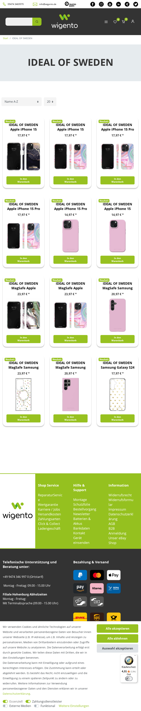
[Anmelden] (133, 22)
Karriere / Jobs (49, 509)
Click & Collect (49, 523)
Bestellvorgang (84, 509)
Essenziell (16, 701)
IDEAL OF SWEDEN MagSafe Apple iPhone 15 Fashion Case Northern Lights (23, 285)
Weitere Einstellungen (74, 706)
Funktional (48, 706)
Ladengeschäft (49, 528)
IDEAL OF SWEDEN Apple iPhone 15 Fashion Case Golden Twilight (23, 127)
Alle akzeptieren (117, 629)
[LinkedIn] (118, 4)
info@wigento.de (47, 4)
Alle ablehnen (117, 638)
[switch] (129, 678)
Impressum (117, 509)
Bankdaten (81, 528)
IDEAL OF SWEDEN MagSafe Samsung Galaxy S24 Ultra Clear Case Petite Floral (23, 365)
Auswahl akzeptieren (117, 648)
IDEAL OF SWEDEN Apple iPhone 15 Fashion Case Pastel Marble (70, 127)
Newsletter (81, 514)
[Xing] (127, 4)
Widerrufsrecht (120, 495)
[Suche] (36, 22)
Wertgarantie (48, 504)
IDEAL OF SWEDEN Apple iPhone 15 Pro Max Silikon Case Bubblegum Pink (70, 206)
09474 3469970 (16, 4)
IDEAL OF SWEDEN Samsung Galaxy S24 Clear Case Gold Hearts (117, 365)
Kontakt (79, 533)
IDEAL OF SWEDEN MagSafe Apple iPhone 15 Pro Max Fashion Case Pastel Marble (70, 285)
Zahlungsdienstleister (47, 701)
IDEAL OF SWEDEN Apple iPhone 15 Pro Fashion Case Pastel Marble (117, 127)
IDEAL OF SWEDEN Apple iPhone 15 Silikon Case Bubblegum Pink (117, 206)
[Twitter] (135, 4)
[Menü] (135, 656)
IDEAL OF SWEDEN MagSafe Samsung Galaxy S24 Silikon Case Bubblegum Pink (117, 285)
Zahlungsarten (49, 519)
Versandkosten (49, 514)
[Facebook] (92, 4)
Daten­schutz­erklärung (16, 693)
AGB (112, 523)
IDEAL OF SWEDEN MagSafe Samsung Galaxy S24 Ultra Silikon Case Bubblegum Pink (70, 365)
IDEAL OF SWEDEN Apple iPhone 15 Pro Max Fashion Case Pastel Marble (23, 206)
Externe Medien (20, 706)
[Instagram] (101, 4)
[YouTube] (109, 4)
